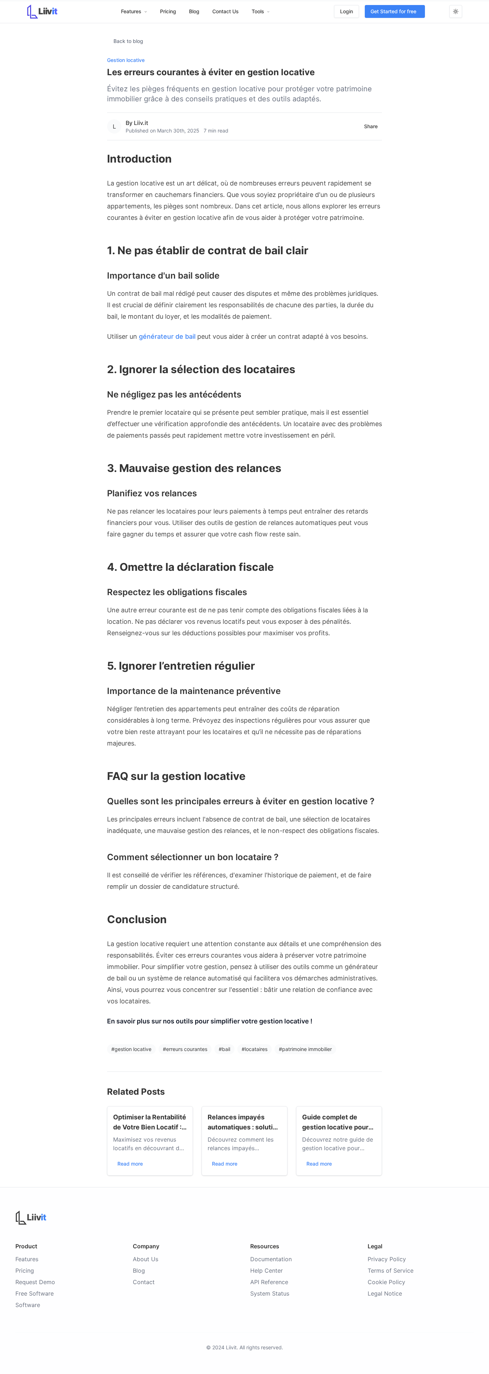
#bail (224, 1049)
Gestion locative (126, 60)
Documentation (271, 1259)
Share (371, 126)
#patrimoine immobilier (305, 1049)
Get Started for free (393, 11)
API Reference (269, 1282)
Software (27, 1304)
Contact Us (225, 11)
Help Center (266, 1270)
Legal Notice (385, 1293)
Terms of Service (390, 1270)
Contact (144, 1282)
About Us (145, 1259)
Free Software (34, 1293)
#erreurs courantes (185, 1049)
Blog (194, 11)
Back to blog (128, 41)
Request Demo (35, 1282)
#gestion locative (131, 1049)
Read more (130, 1164)
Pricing (168, 11)
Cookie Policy (386, 1282)
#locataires (254, 1049)
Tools (258, 11)
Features (131, 11)
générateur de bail (167, 336)
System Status (269, 1293)
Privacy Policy (387, 1259)
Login (346, 11)
